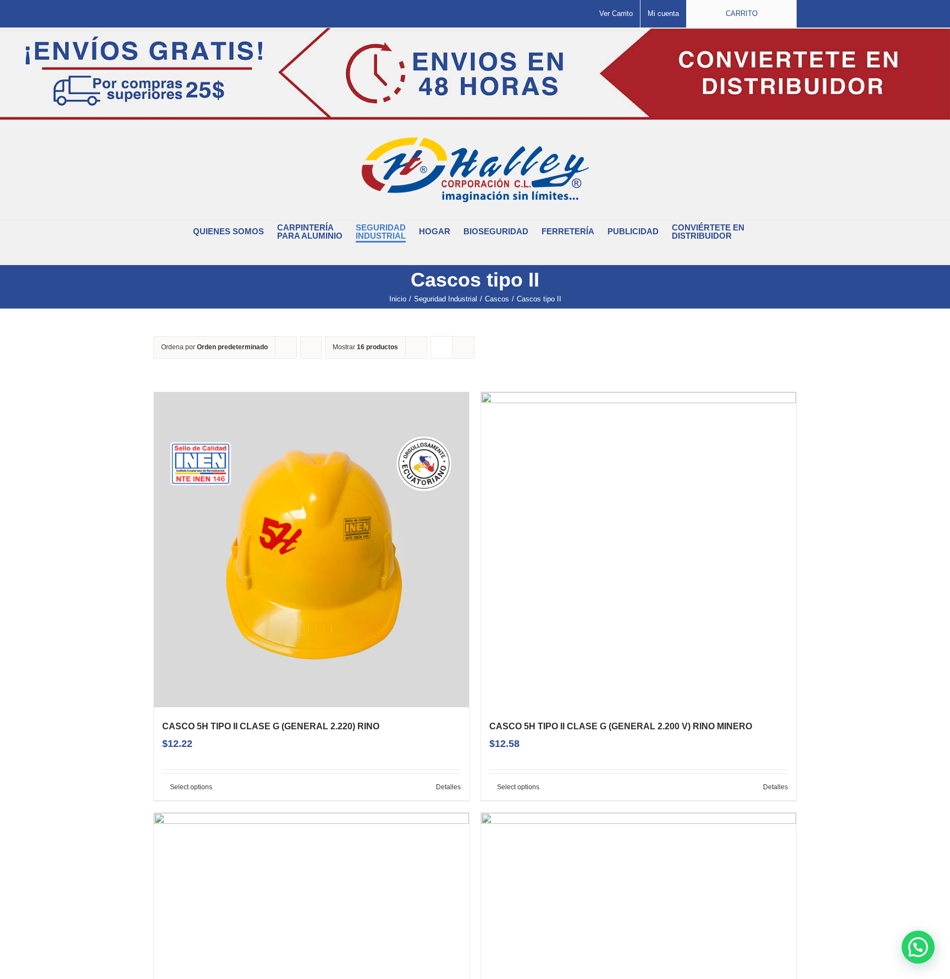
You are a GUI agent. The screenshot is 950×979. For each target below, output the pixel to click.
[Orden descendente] (311, 347)
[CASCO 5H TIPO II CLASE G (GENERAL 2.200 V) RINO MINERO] (638, 549)
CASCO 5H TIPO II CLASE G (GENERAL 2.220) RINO (270, 726)
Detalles (448, 787)
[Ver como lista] (463, 347)
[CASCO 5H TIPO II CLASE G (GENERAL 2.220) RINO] (311, 549)
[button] (468, 254)
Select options (191, 787)
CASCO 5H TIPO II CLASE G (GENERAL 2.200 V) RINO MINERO (620, 726)
